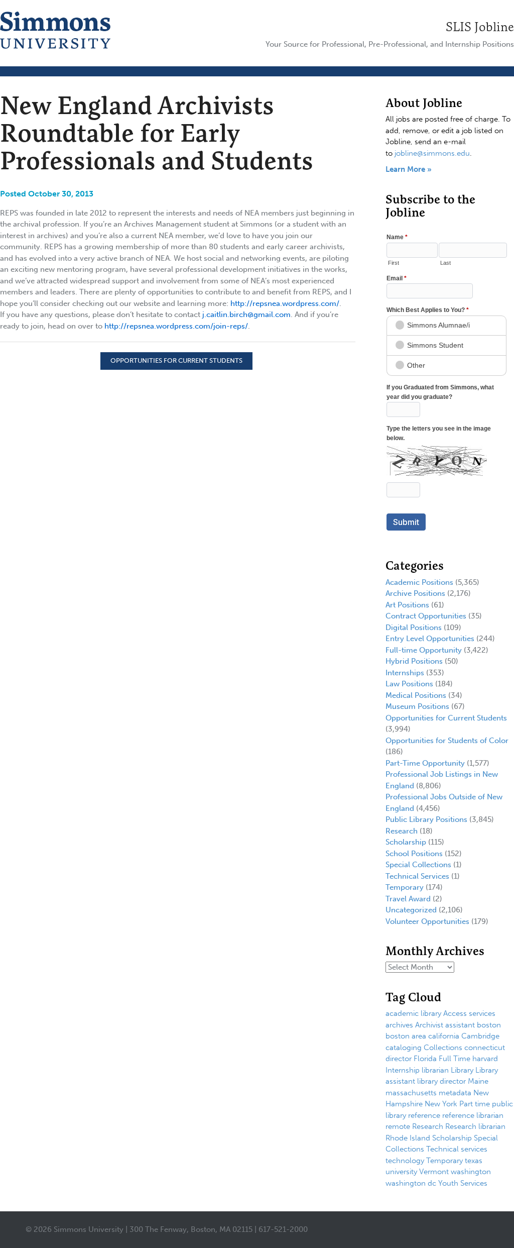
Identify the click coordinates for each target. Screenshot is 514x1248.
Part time (474, 1103)
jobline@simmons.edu (432, 153)
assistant (460, 1024)
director (399, 1058)
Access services (469, 1013)
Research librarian (475, 1126)
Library (462, 1070)
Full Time (454, 1058)
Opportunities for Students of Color (447, 740)
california (443, 1036)
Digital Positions (414, 627)
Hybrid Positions (414, 661)
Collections (443, 1047)
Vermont (434, 1171)
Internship (403, 1070)
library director (441, 1081)
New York (441, 1103)
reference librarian (472, 1115)
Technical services (456, 1149)
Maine (478, 1081)
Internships (405, 672)
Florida (425, 1058)
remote (398, 1126)
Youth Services (462, 1183)
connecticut (484, 1047)
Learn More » (409, 169)
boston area (406, 1036)
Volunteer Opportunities (427, 921)
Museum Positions (417, 706)
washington (471, 1171)
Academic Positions (419, 582)
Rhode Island (408, 1137)
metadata (455, 1092)
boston (489, 1024)
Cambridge (480, 1036)
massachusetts (411, 1092)
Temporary (405, 887)
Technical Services (417, 876)
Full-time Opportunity (424, 650)
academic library (413, 1013)
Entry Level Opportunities (430, 638)
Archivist (429, 1024)
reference (424, 1115)
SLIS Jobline (480, 26)
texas (473, 1160)
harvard (485, 1058)
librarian (435, 1070)
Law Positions (409, 683)
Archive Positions (415, 593)
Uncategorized (411, 909)
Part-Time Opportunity (425, 763)
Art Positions (407, 604)
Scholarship (406, 842)
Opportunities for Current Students (176, 360)
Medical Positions (416, 695)
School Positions (414, 853)
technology (405, 1160)
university (401, 1171)
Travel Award (408, 898)
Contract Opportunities (426, 615)
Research (402, 831)
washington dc (411, 1183)
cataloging (404, 1047)
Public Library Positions (426, 819)
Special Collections (418, 864)
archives (399, 1024)
